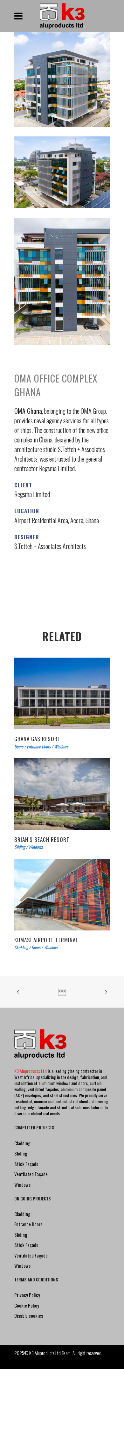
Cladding (22, 1143)
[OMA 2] (62, 281)
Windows (22, 1184)
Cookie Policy (26, 1305)
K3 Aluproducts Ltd (31, 1071)
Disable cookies (28, 1315)
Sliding (20, 1153)
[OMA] (62, 79)
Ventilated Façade (31, 1173)
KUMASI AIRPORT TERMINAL (46, 940)
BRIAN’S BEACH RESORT (42, 839)
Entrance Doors (28, 1224)
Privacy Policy (27, 1294)
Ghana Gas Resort (37, 739)
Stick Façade (26, 1163)
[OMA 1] (62, 172)
